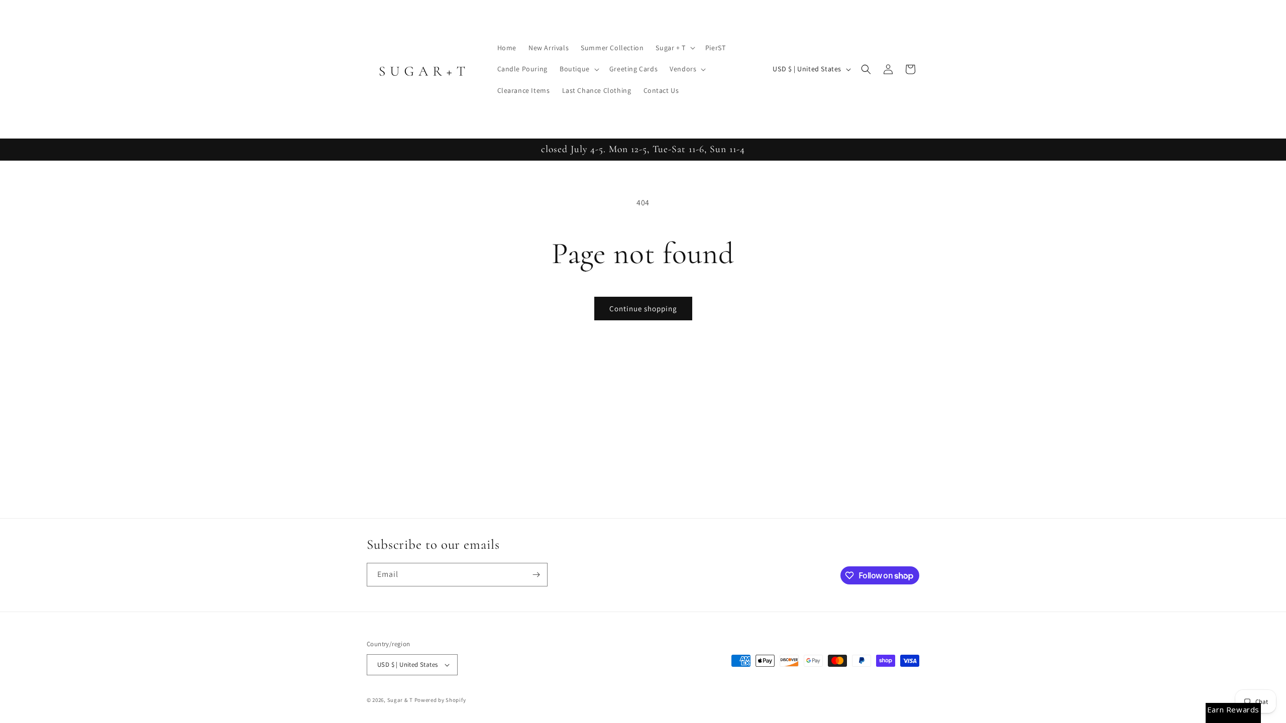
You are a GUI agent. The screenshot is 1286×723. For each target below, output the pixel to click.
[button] (674, 47)
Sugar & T (400, 699)
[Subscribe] (536, 574)
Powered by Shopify (440, 699)
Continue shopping (643, 308)
